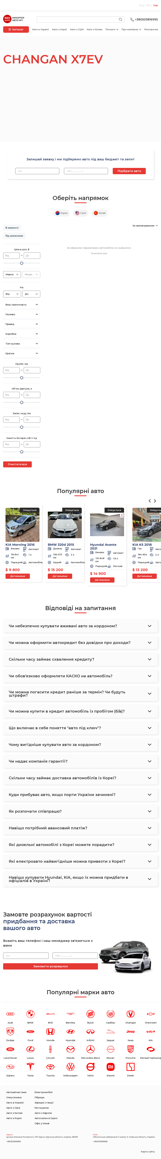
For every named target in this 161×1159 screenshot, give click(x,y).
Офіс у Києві (42, 1123)
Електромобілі (44, 1092)
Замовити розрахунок (50, 966)
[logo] (13, 19)
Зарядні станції (44, 1102)
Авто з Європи (43, 1113)
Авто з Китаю (94, 29)
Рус (148, 5)
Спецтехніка (14, 1097)
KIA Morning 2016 (20, 545)
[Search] (122, 20)
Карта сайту (148, 1151)
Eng (141, 5)
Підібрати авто (129, 171)
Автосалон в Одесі (46, 1118)
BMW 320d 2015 (61, 545)
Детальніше (17, 576)
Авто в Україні (40, 29)
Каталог (18, 29)
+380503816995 (146, 19)
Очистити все (17, 464)
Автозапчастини (16, 1092)
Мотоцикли (42, 1107)
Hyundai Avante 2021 (103, 546)
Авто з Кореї (59, 29)
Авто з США (77, 29)
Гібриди (39, 1097)
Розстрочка (151, 29)
